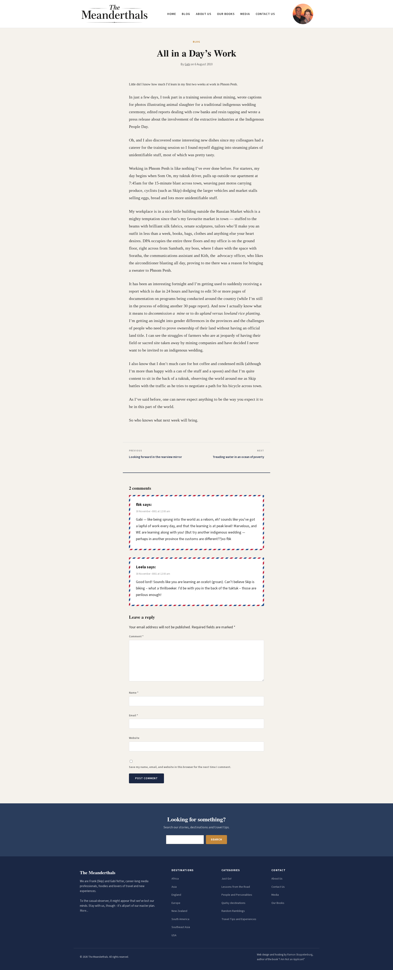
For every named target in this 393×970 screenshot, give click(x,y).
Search (216, 840)
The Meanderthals (97, 872)
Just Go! (226, 879)
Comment (136, 636)
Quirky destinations (233, 903)
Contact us (265, 14)
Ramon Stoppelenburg (299, 954)
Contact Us (278, 887)
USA (174, 935)
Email (133, 715)
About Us (276, 879)
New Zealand (179, 911)
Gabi (187, 64)
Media (245, 14)
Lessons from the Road (235, 887)
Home (171, 14)
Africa (175, 879)
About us (203, 14)
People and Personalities (236, 895)
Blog (186, 14)
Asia (174, 887)
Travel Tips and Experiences (238, 919)
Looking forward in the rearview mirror (155, 457)
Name (133, 693)
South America (180, 919)
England (176, 895)
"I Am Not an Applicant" (292, 959)
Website (134, 738)
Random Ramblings (233, 911)
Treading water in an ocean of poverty (238, 457)
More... (84, 911)
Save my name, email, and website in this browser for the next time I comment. (180, 767)
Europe (176, 903)
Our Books (226, 14)
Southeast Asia (181, 927)
